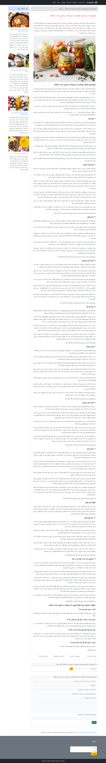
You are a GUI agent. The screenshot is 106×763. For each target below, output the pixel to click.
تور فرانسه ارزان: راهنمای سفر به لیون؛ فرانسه (19, 70)
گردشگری (69, 2)
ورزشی (54, 2)
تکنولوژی (74, 2)
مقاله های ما (81, 2)
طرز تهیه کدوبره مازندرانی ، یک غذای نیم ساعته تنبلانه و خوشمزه (19, 30)
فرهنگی (63, 2)
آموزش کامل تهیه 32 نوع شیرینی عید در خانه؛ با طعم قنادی (19, 113)
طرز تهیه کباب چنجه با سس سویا (21, 153)
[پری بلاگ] (92, 2)
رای (71, 669)
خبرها (58, 2)
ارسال (94, 722)
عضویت (94, 754)
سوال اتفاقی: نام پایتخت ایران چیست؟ (87, 715)
